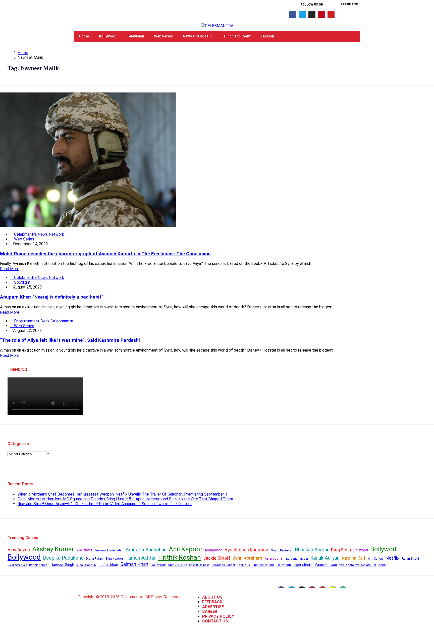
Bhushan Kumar (312, 550)
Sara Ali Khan (177, 565)
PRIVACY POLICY (218, 616)
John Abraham (247, 558)
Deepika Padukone (63, 558)
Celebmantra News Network (38, 234)
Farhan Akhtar (140, 558)
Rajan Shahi (410, 558)
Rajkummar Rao (17, 565)
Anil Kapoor (185, 549)
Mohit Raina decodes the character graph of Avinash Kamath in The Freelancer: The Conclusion (105, 254)
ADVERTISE (213, 606)
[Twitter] (302, 14)
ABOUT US (212, 597)
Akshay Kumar (53, 549)
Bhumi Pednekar (281, 550)
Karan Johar (274, 558)
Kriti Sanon (375, 558)
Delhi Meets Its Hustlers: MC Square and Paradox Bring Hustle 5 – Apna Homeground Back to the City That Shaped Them (125, 499)
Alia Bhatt (84, 550)
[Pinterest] (321, 14)
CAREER (209, 611)
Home (84, 36)
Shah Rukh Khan (199, 565)
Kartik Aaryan (325, 558)
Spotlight (22, 282)
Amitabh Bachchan (146, 550)
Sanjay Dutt (158, 565)
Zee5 (382, 565)
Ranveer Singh (62, 564)
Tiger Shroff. (302, 565)
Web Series (163, 36)
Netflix (392, 558)
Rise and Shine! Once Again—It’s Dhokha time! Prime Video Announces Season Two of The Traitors (105, 503)
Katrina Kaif (353, 558)
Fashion (267, 36)
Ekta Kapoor (114, 558)
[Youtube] (331, 14)
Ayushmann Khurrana (246, 549)
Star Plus (243, 565)
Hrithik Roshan (179, 557)
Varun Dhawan (326, 565)
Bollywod (383, 549)
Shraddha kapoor (223, 565)
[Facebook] (292, 14)
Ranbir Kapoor (38, 565)
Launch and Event (236, 36)
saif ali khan (108, 564)
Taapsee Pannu (263, 565)
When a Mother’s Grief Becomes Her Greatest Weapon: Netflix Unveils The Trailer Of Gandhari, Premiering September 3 (122, 494)
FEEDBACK (212, 602)
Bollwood (360, 550)
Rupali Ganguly (86, 565)
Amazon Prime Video (108, 550)
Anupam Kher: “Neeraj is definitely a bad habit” (51, 297)
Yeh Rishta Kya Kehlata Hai (357, 565)
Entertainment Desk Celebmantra (43, 321)
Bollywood (108, 36)
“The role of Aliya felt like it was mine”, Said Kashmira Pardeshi (70, 340)
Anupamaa (213, 550)
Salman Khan (134, 564)
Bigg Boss (341, 549)
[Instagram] (311, 14)
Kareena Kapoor (297, 558)
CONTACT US (215, 621)
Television (135, 36)
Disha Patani (94, 558)
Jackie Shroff (216, 558)
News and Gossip (197, 36)
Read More (9, 268)
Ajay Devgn (19, 549)
